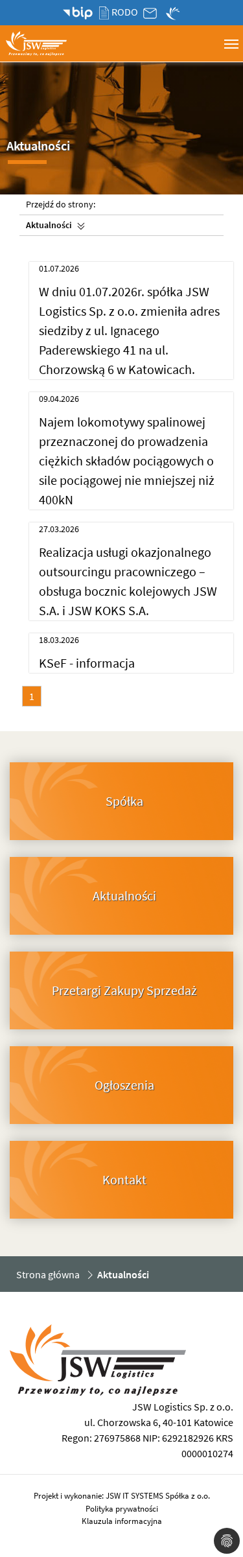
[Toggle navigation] (231, 42)
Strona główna (48, 1274)
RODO (124, 11)
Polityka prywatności (122, 1508)
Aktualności (49, 225)
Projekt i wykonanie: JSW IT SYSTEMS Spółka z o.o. (122, 1495)
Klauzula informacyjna (122, 1521)
